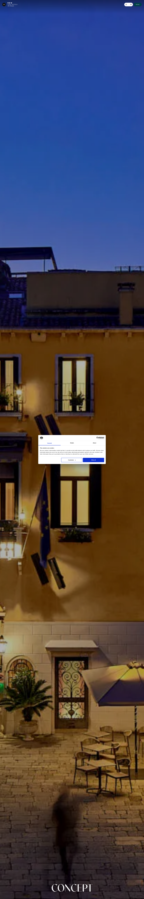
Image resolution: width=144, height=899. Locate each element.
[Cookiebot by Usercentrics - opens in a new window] (97, 438)
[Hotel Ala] (12, 6)
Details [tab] (72, 442)
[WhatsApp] (126, 4)
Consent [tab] (49, 443)
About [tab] (94, 442)
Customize (71, 460)
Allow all (93, 460)
